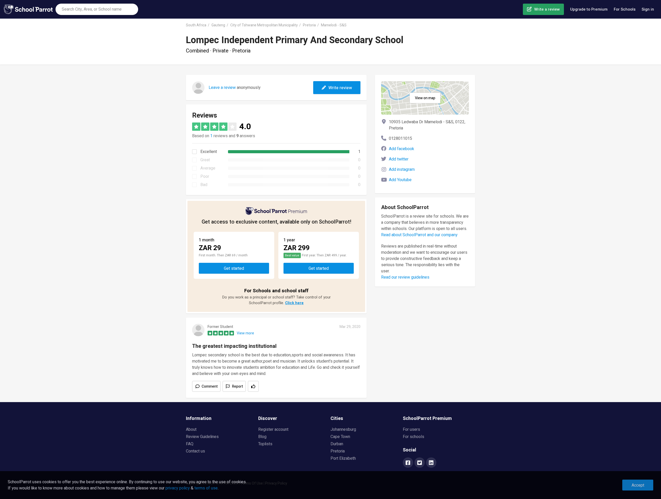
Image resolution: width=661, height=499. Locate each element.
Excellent (208, 152)
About (191, 429)
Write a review (547, 9)
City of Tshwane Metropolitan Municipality (264, 25)
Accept (638, 485)
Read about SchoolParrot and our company (419, 235)
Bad (203, 185)
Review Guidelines (202, 437)
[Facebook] (408, 463)
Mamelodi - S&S (334, 25)
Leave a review (222, 88)
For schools (413, 437)
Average (207, 168)
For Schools (624, 9)
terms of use (206, 488)
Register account (273, 429)
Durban (336, 444)
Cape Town (340, 437)
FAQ (189, 444)
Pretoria (309, 25)
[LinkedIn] (431, 463)
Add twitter (398, 159)
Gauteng (218, 25)
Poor (204, 176)
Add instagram (402, 169)
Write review (340, 88)
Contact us (195, 451)
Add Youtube (400, 180)
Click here (294, 303)
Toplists (265, 444)
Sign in (648, 9)
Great (205, 160)
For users (411, 429)
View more (245, 333)
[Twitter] (419, 463)
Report (237, 386)
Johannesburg (343, 429)
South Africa (196, 25)
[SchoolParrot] (30, 9)
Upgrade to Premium (589, 9)
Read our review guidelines (405, 277)
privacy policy (178, 488)
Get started (234, 268)
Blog (262, 437)
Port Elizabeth (343, 458)
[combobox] (97, 9)
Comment (210, 386)
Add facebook (401, 149)
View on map (425, 98)
